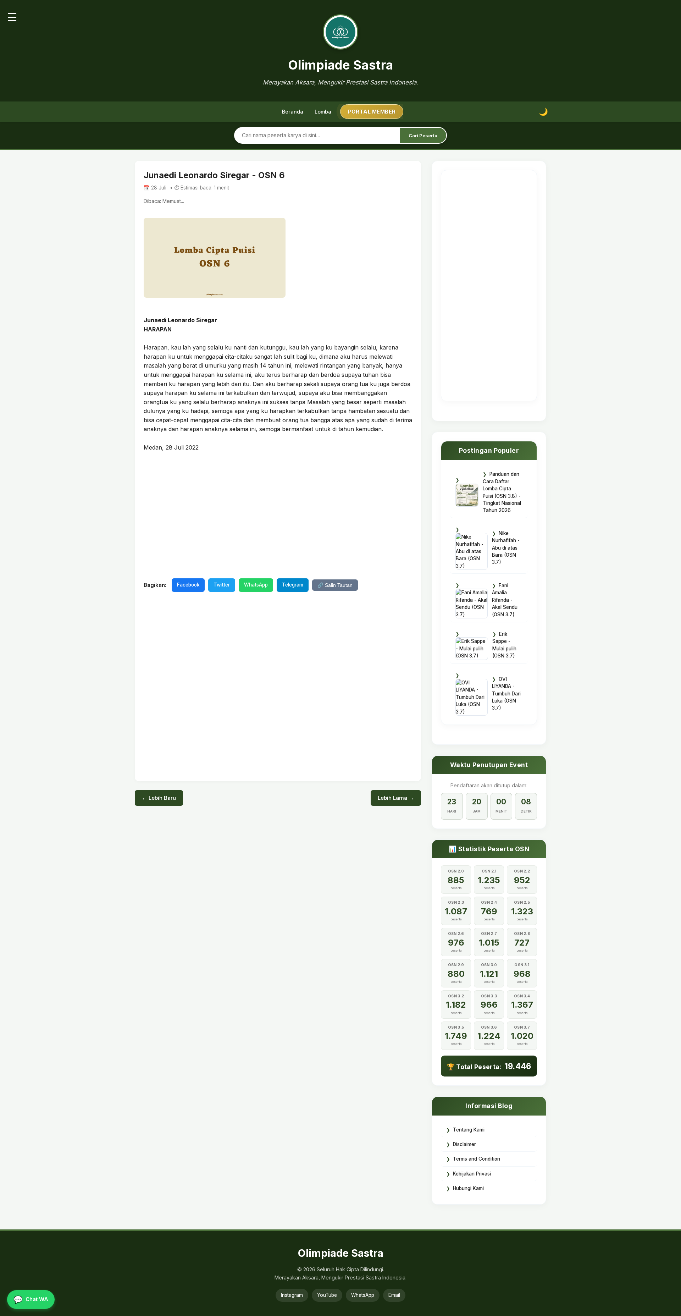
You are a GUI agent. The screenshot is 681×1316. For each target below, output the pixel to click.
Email (394, 1295)
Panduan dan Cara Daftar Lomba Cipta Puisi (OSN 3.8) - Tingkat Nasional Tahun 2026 (502, 492)
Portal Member (372, 112)
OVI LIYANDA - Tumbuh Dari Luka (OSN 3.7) (506, 693)
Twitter (222, 585)
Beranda (292, 112)
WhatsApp (256, 585)
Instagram (292, 1295)
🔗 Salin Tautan (335, 585)
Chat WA (30, 1299)
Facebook (188, 585)
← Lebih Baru (159, 797)
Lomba (323, 112)
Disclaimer (464, 1144)
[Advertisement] (278, 510)
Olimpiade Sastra (340, 64)
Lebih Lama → (396, 797)
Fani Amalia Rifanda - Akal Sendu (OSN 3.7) (504, 600)
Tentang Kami (469, 1130)
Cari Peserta (423, 135)
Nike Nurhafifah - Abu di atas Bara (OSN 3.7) (506, 547)
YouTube (327, 1295)
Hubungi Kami (468, 1188)
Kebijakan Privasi (472, 1174)
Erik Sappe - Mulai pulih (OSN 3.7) (504, 645)
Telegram (292, 585)
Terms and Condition (476, 1159)
